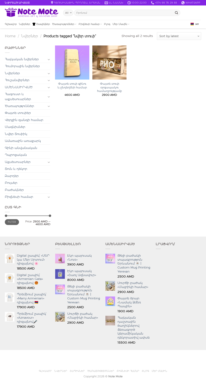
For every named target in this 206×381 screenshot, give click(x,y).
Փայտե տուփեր (18, 113)
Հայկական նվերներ (22, 59)
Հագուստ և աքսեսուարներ (18, 96)
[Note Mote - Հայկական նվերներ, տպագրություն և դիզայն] (31, 13)
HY (197, 24)
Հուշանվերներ (17, 80)
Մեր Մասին (119, 24)
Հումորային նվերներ (22, 66)
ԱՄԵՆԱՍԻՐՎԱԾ (19, 87)
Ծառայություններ (63, 24)
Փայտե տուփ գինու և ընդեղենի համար (72, 85)
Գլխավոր (11, 24)
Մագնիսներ (15, 127)
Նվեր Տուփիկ (16, 134)
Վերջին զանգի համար (24, 120)
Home (10, 36)
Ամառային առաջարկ (23, 141)
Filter (12, 221)
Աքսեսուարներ (18, 162)
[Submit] (176, 13)
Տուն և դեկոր (16, 169)
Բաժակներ (14, 190)
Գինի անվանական (21, 148)
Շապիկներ (43, 24)
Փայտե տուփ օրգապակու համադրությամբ (109, 87)
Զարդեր (12, 176)
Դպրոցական (16, 155)
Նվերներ (24, 24)
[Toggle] (48, 59)
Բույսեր (11, 183)
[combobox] (194, 24)
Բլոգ (107, 24)
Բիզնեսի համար (89, 24)
